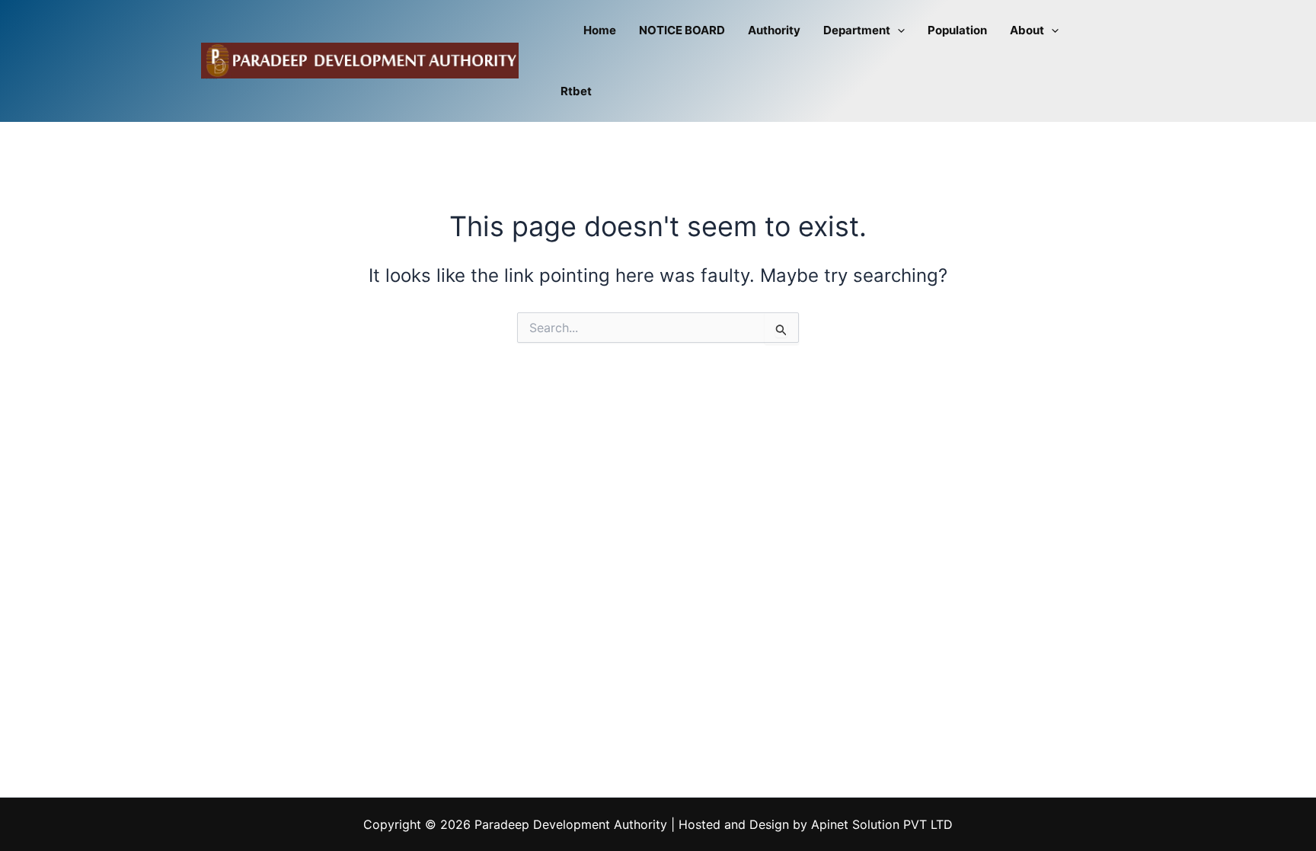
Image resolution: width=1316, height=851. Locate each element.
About (1027, 30)
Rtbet (576, 91)
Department (856, 30)
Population (957, 30)
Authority (774, 30)
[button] (897, 30)
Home (599, 30)
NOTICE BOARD (682, 30)
